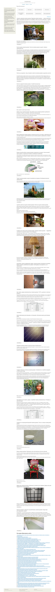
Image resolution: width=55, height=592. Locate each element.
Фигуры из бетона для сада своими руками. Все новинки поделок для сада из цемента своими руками (9, 14)
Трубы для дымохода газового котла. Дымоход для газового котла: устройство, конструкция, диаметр (33, 570)
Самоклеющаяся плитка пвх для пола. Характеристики (26, 574)
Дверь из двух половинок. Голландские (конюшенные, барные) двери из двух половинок (31, 565)
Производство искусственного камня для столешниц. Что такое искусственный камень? (31, 551)
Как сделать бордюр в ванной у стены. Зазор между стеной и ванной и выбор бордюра (31, 544)
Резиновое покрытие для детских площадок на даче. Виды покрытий (28, 557)
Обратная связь (35, 589)
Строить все (27, 1)
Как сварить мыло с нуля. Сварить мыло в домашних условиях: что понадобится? (30, 571)
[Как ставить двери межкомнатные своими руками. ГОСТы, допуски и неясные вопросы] (34, 307)
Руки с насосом (21, 9)
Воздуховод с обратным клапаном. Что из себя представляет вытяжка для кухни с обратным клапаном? (33, 563)
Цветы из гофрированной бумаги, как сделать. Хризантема (26, 572)
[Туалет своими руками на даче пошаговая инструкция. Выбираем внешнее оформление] (34, 190)
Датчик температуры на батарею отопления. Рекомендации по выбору (27, 540)
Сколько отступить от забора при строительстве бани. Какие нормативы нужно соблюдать (9, 28)
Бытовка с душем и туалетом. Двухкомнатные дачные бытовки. (27, 562)
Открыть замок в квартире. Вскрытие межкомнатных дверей (27, 564)
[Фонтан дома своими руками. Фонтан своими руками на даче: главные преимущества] (34, 61)
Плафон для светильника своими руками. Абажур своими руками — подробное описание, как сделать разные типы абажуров (34, 231)
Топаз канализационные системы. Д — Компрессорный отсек (27, 575)
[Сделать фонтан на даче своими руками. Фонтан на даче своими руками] (34, 220)
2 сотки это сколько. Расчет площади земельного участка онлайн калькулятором (30, 560)
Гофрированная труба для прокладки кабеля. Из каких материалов (27, 538)
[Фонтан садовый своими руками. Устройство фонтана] (34, 98)
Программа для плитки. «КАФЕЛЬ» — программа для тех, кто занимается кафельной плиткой (31, 543)
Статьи (30, 4)
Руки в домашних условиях (20, 13)
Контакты (20, 589)
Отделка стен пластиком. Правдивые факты (24, 554)
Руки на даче (29, 9)
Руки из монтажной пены (38, 9)
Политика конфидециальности (22, 590)
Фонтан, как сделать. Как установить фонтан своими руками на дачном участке (34, 73)
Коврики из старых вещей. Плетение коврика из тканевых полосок (27, 546)
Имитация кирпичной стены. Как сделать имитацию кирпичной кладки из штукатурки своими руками (32, 568)
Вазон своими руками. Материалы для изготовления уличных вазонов (32, 451)
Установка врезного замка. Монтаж (22, 536)
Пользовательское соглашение (24, 589)
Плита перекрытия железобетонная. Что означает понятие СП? (27, 552)
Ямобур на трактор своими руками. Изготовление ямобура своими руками (28, 541)
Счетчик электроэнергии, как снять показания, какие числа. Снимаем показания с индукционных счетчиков (34, 576)
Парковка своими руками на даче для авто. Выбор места (29, 345)
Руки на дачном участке (29, 13)
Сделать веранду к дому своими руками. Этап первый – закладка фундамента (29, 580)
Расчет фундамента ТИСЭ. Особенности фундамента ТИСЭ (27, 549)
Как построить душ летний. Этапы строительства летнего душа (27, 561)
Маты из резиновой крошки (22, 577)
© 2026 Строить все (6, 589)
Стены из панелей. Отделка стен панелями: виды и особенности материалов (29, 584)
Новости (27, 4)
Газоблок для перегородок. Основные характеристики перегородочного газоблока (30, 579)
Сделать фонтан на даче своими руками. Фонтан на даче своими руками (32, 204)
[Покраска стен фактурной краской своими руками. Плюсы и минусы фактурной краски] (34, 437)
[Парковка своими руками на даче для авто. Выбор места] (34, 358)
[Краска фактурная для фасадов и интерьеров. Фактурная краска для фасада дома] (34, 334)
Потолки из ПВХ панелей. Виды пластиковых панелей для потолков (28, 558)
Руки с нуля (47, 9)
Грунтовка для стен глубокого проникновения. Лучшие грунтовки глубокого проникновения (31, 550)
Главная (23, 4)
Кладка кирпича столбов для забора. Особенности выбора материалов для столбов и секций (31, 545)
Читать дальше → (19, 44)
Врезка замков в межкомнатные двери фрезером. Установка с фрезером (9, 21)
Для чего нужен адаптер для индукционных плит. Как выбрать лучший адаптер (29, 539)
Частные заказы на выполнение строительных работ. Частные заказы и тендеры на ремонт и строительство (33, 542)
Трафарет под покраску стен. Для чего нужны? (24, 537)
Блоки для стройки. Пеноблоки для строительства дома (26, 586)
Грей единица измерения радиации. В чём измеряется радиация (27, 569)
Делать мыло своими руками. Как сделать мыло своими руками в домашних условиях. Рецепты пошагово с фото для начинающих (33, 112)
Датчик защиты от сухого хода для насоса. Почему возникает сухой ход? (9, 24)
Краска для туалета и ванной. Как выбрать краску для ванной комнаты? (28, 573)
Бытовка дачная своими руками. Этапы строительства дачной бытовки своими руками (31, 585)
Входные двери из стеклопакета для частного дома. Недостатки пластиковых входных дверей (32, 578)
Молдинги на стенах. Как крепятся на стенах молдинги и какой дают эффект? (9, 10)
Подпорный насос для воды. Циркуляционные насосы (26, 553)
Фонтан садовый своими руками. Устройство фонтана (28, 84)
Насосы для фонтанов (47, 13)
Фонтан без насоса (38, 13)
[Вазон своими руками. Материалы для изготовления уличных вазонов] (34, 469)
